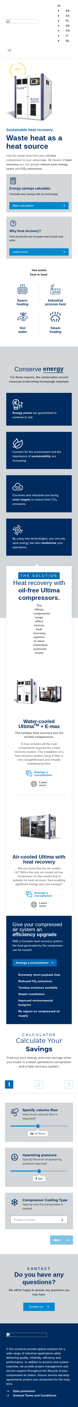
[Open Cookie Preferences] (7, 1402)
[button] (9, 50)
